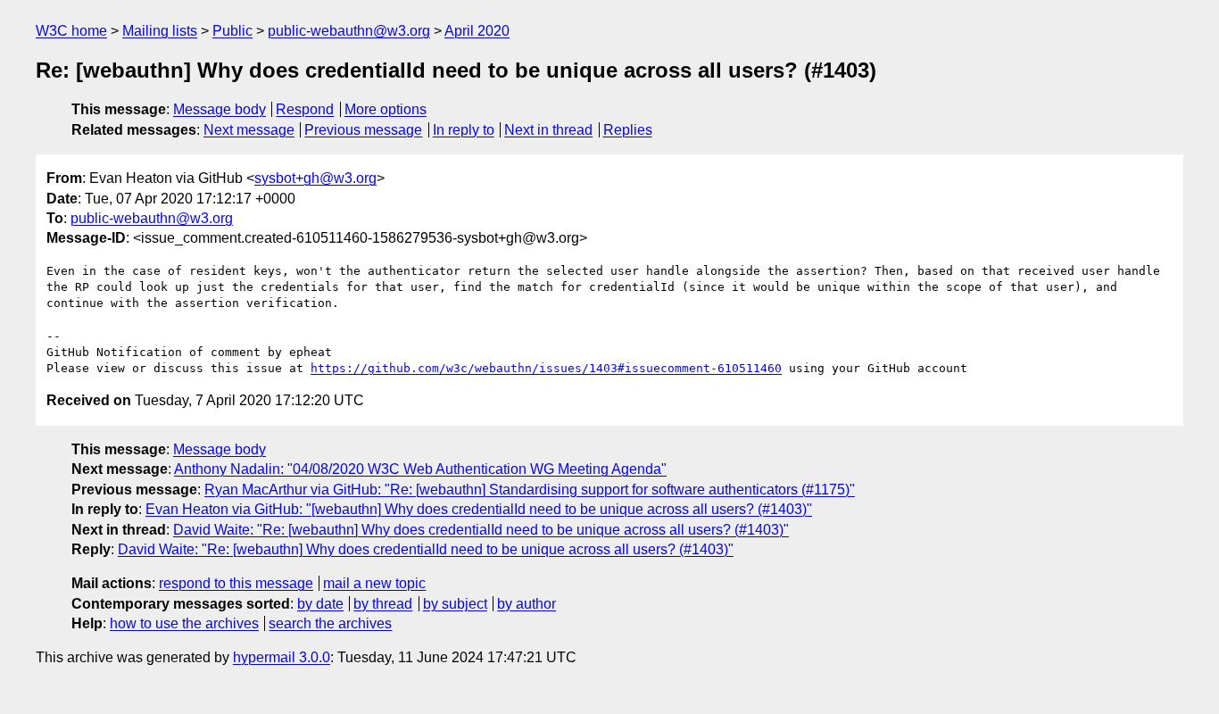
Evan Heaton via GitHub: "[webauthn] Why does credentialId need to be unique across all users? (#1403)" (478, 509)
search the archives (330, 623)
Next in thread (548, 129)
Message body (219, 109)
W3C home (71, 30)
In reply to (463, 129)
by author (526, 603)
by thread (382, 603)
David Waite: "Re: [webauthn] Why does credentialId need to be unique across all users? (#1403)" (481, 529)
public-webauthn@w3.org (349, 30)
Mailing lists (159, 30)
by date (320, 603)
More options (385, 109)
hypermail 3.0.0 (281, 657)
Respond (305, 109)
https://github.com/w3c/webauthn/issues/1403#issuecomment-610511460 (546, 368)
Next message (248, 129)
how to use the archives (184, 623)
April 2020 (477, 30)
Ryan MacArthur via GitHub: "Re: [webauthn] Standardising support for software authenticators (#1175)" (529, 489)
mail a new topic (374, 583)
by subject (455, 603)
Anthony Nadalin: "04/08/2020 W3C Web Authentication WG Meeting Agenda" (420, 469)
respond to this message (236, 583)
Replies (627, 129)
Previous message (363, 129)
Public (232, 30)
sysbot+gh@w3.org (315, 178)
